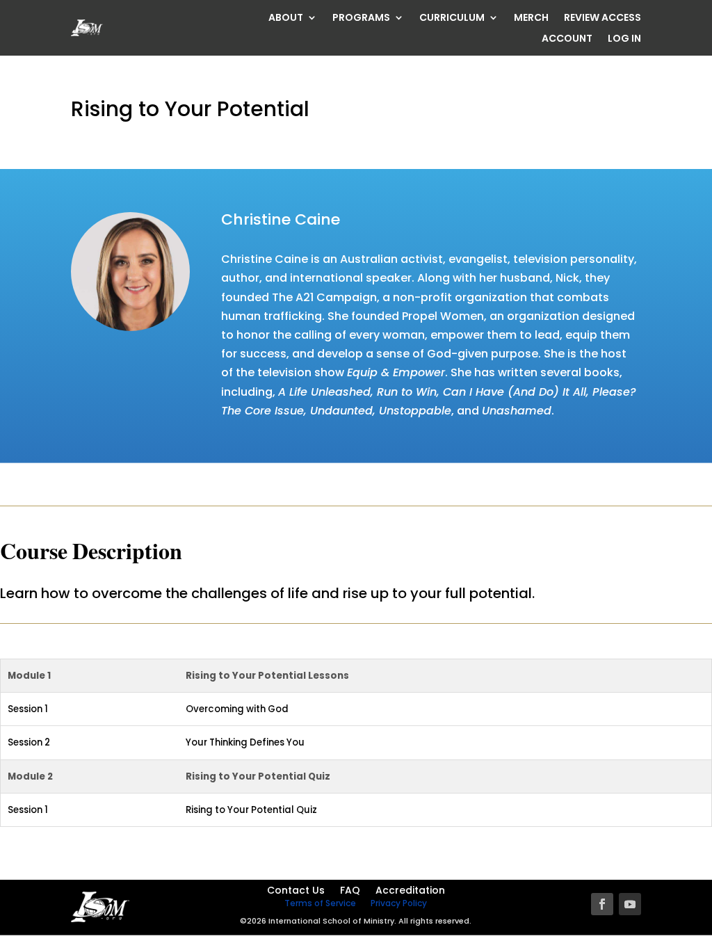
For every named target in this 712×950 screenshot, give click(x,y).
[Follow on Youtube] (630, 904)
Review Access (602, 18)
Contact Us (296, 891)
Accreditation (410, 891)
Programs (361, 18)
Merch (531, 18)
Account (567, 39)
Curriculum (452, 18)
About (285, 18)
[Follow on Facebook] (602, 904)
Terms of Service (320, 903)
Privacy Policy (399, 903)
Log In (624, 39)
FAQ (350, 891)
